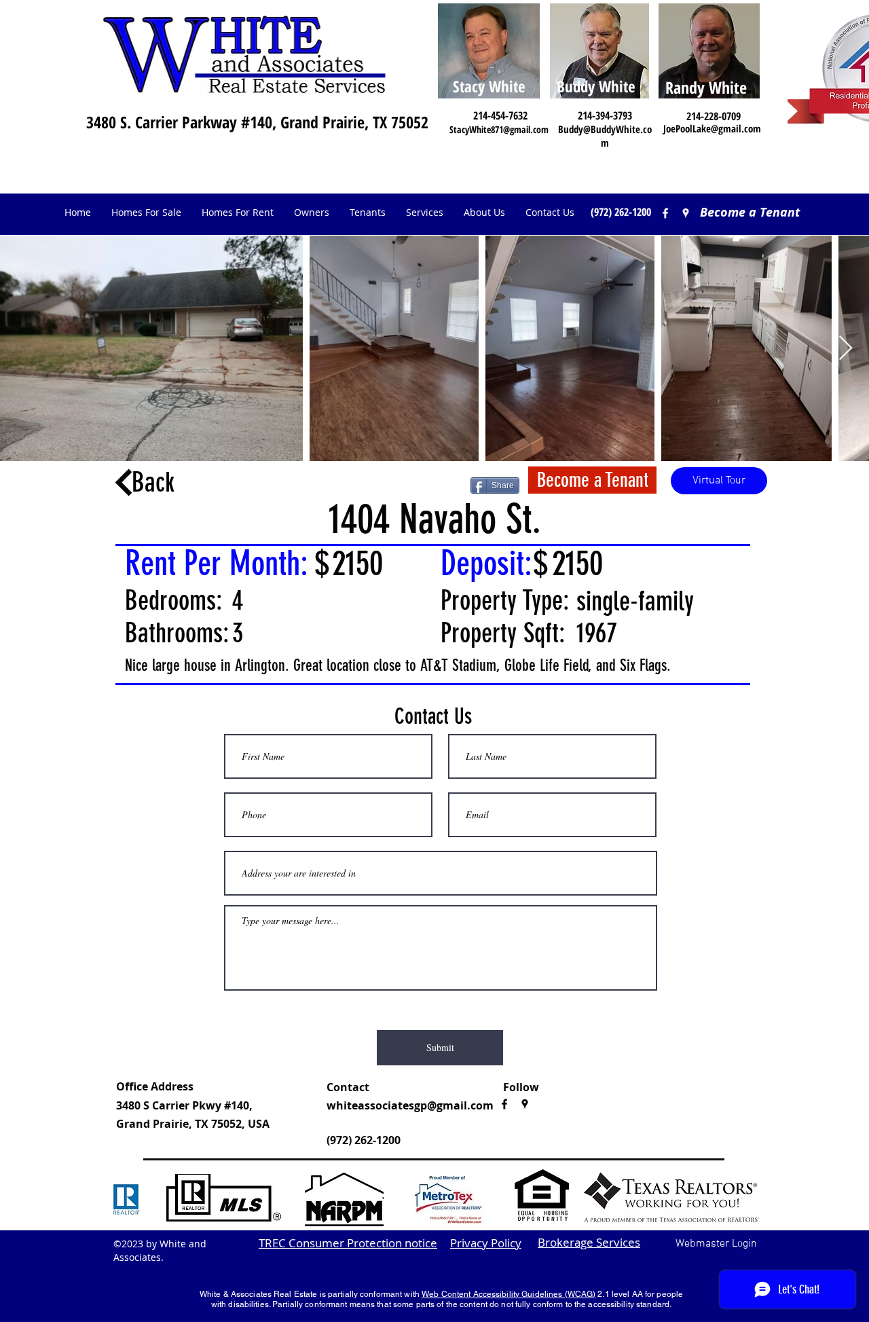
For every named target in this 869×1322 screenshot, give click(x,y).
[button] (311, 212)
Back (153, 482)
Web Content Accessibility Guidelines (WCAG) (508, 1294)
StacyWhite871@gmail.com (499, 129)
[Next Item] (845, 348)
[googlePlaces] (525, 1104)
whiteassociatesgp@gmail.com (410, 1105)
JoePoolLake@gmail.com (712, 128)
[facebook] (665, 213)
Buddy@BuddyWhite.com (605, 135)
